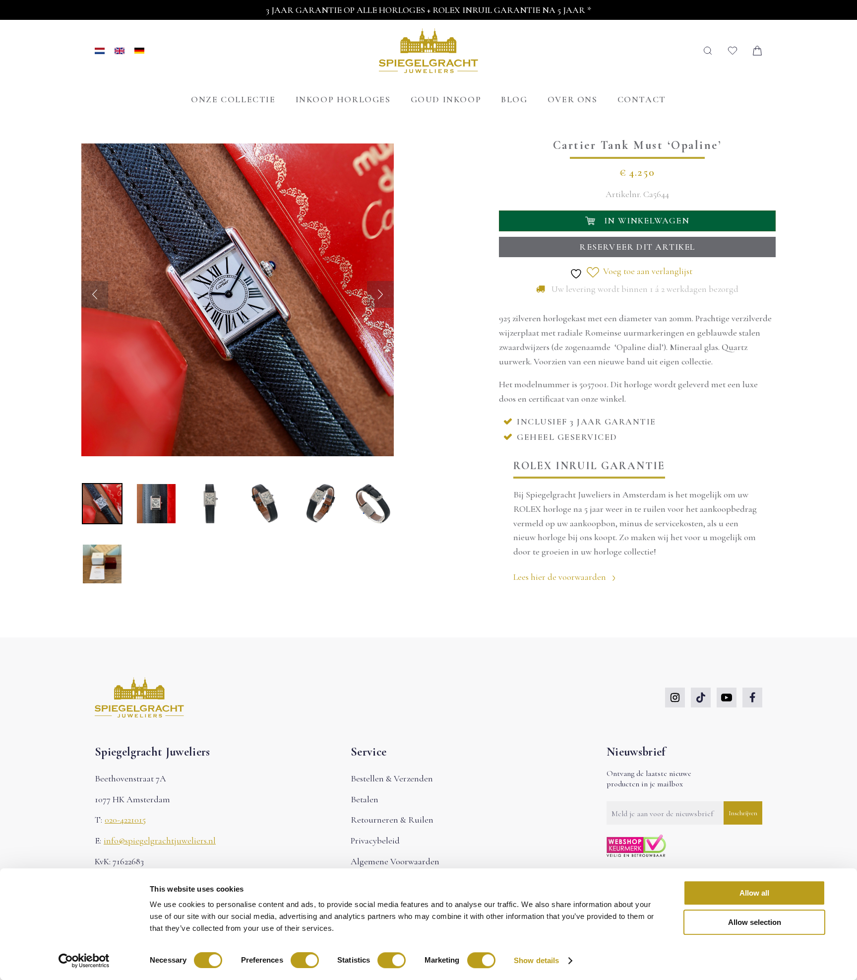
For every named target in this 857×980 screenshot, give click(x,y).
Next (380, 294)
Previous (94, 294)
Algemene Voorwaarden (395, 861)
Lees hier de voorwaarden (560, 576)
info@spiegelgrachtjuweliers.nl (160, 840)
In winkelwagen (646, 220)
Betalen (364, 799)
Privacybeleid (375, 840)
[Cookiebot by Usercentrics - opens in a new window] (84, 960)
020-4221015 (125, 819)
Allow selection (754, 922)
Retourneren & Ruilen (392, 819)
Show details (536, 960)
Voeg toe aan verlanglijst (646, 271)
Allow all (754, 893)
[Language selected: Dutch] (119, 51)
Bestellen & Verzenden (392, 778)
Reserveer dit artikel (637, 246)
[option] (124, 51)
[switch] (305, 960)
